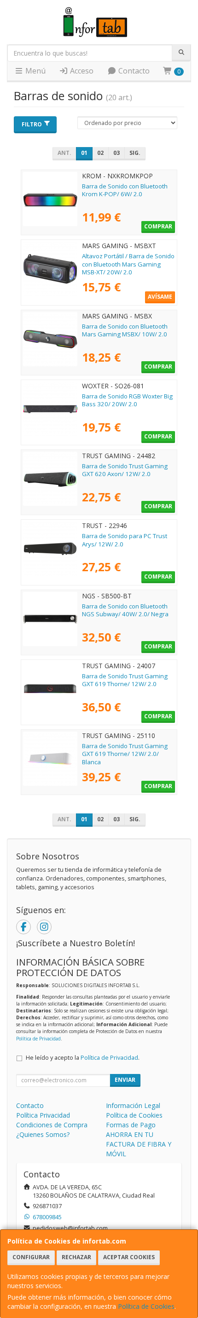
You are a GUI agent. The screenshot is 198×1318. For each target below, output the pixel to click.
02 (100, 153)
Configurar (31, 1257)
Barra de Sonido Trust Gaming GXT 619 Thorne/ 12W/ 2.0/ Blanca (125, 754)
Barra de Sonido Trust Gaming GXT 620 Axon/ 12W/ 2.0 (125, 470)
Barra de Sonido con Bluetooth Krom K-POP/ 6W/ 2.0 (125, 190)
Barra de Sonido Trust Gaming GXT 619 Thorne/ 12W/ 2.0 (125, 680)
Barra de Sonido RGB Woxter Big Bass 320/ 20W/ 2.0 (127, 400)
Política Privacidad (43, 1115)
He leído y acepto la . (83, 1058)
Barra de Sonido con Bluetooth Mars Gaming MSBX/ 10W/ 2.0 (125, 330)
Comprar (158, 226)
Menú (34, 71)
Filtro (32, 124)
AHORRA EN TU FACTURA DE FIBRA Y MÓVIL (138, 1144)
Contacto (133, 71)
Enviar (125, 1080)
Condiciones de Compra (51, 1124)
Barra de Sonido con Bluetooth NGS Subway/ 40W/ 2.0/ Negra (125, 610)
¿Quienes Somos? (43, 1134)
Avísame (160, 297)
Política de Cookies (146, 1306)
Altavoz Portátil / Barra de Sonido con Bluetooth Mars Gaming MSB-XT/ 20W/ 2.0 (128, 264)
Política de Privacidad (38, 1038)
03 (116, 153)
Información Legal (133, 1105)
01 (84, 153)
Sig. (134, 153)
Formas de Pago (131, 1124)
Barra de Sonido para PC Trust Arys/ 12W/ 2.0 (124, 540)
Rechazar (76, 1257)
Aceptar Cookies (129, 1257)
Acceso (80, 71)
